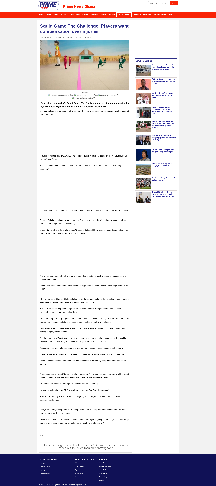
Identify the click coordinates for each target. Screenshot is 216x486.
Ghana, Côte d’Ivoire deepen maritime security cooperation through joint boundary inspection (164, 194)
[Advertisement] (85, 136)
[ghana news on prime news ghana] (48, 5)
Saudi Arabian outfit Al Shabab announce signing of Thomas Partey (162, 95)
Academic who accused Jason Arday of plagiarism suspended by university (164, 138)
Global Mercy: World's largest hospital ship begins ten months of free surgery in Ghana (163, 67)
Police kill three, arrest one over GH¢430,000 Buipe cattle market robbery (163, 81)
